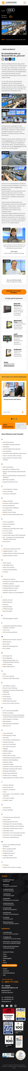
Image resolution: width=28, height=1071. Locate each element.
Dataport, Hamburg (8, 501)
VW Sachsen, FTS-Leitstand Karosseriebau (14, 833)
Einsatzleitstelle (10, 908)
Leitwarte (4, 128)
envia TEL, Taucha (7, 531)
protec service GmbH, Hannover (11, 703)
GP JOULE (5, 572)
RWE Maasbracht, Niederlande (11, 723)
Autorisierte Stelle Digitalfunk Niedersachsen (14, 453)
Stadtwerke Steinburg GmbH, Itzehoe (12, 769)
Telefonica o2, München (9, 789)
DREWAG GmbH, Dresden (9, 512)
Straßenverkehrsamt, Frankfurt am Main (13, 777)
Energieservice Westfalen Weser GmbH (13, 528)
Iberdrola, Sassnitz (8, 600)
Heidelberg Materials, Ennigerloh (11, 586)
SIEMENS (5, 749)
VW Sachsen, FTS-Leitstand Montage (12, 835)
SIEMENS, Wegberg (8, 751)
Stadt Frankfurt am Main (9, 755)
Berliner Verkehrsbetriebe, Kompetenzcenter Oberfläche (14, 476)
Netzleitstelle (11, 899)
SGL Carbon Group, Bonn (9, 746)
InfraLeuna (5, 604)
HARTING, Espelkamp (8, 583)
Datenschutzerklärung (8, 973)
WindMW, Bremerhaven (9, 853)
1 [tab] (11, 418)
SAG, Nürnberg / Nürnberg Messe (11, 740)
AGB (4, 975)
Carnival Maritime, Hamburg (10, 489)
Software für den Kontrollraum (11, 947)
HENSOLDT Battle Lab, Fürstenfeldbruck (13, 592)
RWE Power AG (7, 726)
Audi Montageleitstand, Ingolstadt (11, 449)
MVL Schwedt (6, 648)
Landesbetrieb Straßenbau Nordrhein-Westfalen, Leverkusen (12, 626)
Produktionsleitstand (8, 880)
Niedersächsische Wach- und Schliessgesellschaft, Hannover (11, 661)
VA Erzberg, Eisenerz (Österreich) (11, 817)
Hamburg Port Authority (9, 579)
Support (5, 956)
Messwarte (10, 885)
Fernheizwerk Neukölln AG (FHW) (11, 549)
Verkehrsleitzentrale (8, 903)
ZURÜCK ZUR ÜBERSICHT (8, 49)
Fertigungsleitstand (8, 889)
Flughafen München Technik (10, 555)
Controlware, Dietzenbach (9, 494)
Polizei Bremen (7, 696)
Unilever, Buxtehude (8, 810)
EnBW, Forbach (7, 526)
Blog (4, 960)
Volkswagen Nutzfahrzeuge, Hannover (13, 828)
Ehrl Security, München (9, 524)
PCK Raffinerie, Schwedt (9, 686)
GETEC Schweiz (7, 563)
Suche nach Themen (8, 952)
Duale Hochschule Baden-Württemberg (13, 514)
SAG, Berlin (6, 737)
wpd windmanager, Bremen (10, 857)
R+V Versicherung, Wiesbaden (10, 710)
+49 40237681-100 (8, 997)
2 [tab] (14, 418)
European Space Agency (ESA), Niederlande (14, 535)
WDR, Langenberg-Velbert (9, 849)
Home (4, 954)
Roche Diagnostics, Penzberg (10, 719)
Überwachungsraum (11, 922)
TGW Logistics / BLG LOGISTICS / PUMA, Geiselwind (13, 795)
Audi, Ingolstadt (7, 451)
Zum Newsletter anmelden (9, 965)
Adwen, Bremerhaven (8, 442)
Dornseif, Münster (7, 510)
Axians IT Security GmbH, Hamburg (12, 455)
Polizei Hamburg (7, 699)
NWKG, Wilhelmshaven (9, 666)
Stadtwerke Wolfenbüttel (9, 771)
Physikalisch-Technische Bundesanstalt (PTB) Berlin (13, 691)
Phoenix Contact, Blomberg (10, 688)
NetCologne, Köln (7, 656)
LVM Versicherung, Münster (10, 632)
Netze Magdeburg (7, 658)
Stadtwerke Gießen (8, 762)
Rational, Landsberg (8, 713)
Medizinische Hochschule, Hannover (12, 639)
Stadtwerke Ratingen (8, 764)
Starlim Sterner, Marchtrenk (10, 773)
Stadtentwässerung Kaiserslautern (12, 757)
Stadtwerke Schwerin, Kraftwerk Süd (12, 766)
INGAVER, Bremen (7, 606)
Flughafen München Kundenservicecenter (13, 553)
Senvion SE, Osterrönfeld (9, 744)
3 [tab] (16, 418)
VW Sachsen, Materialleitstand (11, 837)
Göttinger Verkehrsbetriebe (10, 569)
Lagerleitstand (8, 894)
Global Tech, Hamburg (8, 567)
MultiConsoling (18, 146)
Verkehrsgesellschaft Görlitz (10, 821)
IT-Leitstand (8, 918)
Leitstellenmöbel (11, 933)
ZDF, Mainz (6, 865)
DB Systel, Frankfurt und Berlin (11, 503)
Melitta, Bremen (7, 642)
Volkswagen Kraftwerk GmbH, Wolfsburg (13, 826)
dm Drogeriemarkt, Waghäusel (11, 508)
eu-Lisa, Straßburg (7, 533)
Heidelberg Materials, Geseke (10, 588)
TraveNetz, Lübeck (7, 800)
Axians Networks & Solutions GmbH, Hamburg (12, 459)
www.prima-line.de (22, 1066)
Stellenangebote (7, 958)
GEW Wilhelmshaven (8, 565)
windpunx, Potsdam (8, 855)
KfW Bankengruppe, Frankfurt (10, 618)
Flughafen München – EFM (10, 551)
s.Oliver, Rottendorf (8, 733)
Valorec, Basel (6, 819)
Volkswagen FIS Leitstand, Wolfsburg (12, 824)
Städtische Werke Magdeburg (10, 760)
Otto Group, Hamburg (8, 676)
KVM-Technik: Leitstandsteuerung (12, 942)
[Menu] (24, 2)
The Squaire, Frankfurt (8, 798)
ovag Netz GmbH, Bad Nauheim (11, 678)
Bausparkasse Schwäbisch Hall (11, 469)
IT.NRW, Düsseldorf (8, 609)
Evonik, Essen (6, 541)
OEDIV (4, 674)
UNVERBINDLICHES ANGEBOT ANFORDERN (13, 292)
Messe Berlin (6, 644)
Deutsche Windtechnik (9, 505)
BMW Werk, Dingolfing (8, 479)
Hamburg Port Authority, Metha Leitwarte (13, 581)
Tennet (4, 792)
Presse (5, 962)
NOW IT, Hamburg (7, 664)
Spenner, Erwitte (7, 753)
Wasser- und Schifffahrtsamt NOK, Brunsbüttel (12, 845)
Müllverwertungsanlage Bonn (10, 646)
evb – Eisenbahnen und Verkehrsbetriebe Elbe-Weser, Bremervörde (13, 538)
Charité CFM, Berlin (8, 491)
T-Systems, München (8, 785)
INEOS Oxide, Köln (7, 602)
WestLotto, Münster (8, 851)
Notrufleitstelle (11, 913)
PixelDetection (17, 349)
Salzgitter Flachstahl (8, 742)
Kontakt (5, 969)
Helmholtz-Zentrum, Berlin (9, 590)
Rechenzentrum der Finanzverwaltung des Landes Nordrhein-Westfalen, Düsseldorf (13, 716)
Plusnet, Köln (6, 694)
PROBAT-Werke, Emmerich (9, 701)
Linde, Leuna (6, 630)
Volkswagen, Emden (8, 830)
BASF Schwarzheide (8, 467)
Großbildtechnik (12, 937)
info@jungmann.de (6, 1001)
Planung (6, 362)
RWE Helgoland (7, 721)
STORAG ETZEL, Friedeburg (10, 775)
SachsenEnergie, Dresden (9, 735)
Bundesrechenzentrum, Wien (10, 482)
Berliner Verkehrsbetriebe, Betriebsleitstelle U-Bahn (14, 472)
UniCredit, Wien (7, 807)
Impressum (6, 971)
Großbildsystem (9, 141)
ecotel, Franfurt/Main (8, 522)
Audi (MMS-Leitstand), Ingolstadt (11, 444)
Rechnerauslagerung (9, 366)
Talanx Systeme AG (8, 787)
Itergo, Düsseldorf (7, 611)
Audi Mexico (6, 447)
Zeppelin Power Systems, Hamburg (12, 867)
